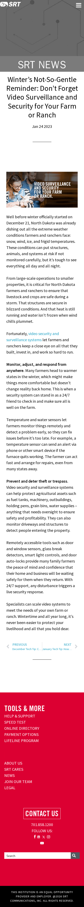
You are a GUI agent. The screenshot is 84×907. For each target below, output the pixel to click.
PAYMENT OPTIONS (21, 734)
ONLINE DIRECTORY (21, 728)
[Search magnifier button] (75, 855)
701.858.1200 (42, 824)
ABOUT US (13, 763)
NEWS (9, 775)
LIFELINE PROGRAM (21, 740)
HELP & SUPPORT (19, 715)
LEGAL (9, 787)
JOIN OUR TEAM (18, 781)
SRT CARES (13, 769)
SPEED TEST (15, 722)
